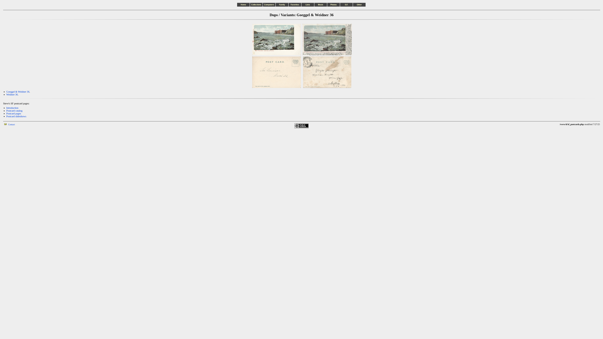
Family (282, 5)
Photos (333, 5)
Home (243, 5)
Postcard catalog (14, 110)
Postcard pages (13, 113)
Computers (269, 5)
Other (359, 5)
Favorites (295, 5)
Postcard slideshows (16, 116)
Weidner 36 (12, 94)
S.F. (346, 5)
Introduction (12, 108)
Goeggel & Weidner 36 (17, 91)
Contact (11, 124)
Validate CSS (554, 124)
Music (320, 5)
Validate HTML (22, 124)
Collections (256, 5)
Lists (308, 5)
